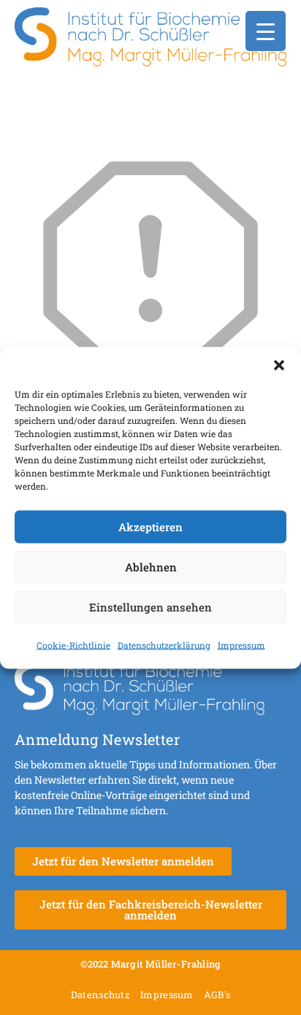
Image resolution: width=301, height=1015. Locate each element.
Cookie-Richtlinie (73, 644)
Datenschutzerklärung (164, 644)
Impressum (241, 644)
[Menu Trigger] (265, 31)
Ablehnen (151, 567)
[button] (279, 365)
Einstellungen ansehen (150, 607)
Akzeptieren (150, 527)
